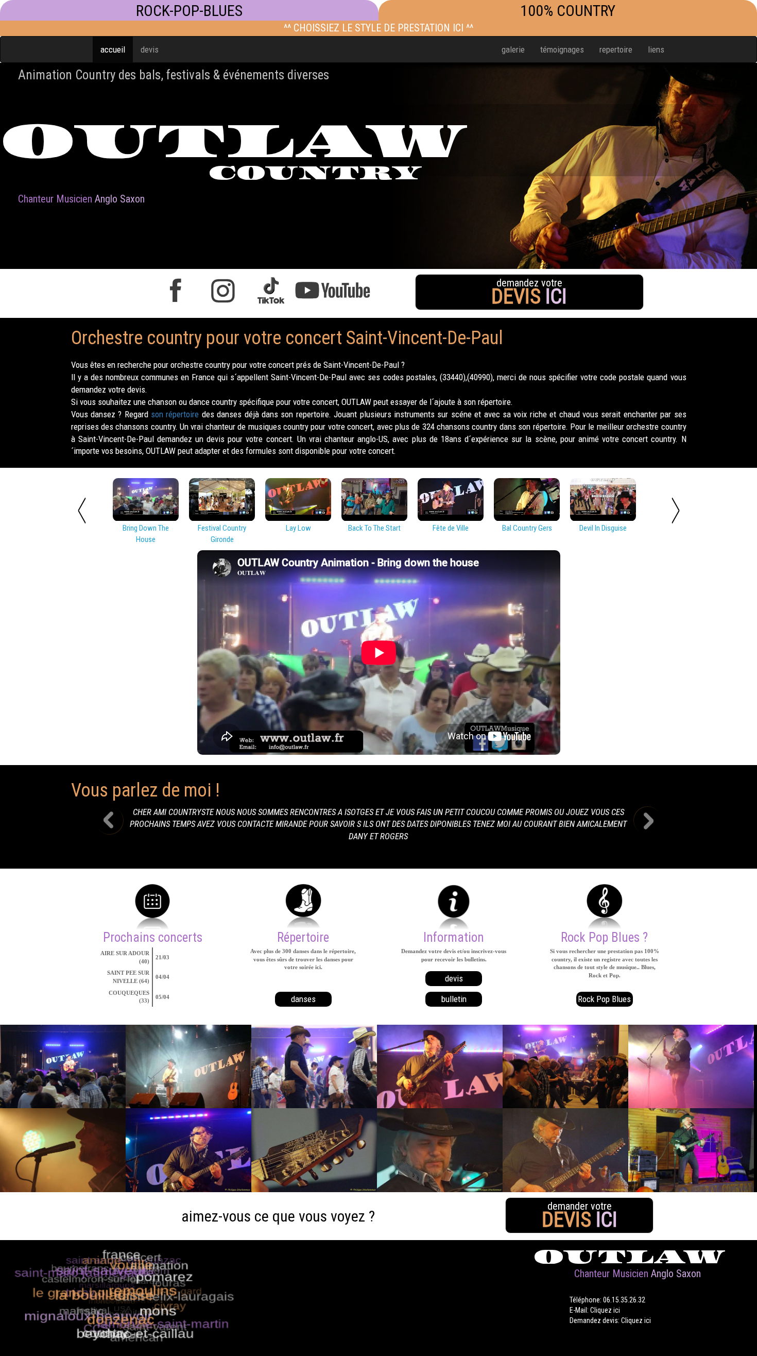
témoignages (562, 49)
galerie (513, 49)
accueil (112, 49)
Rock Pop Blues (604, 999)
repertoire (615, 49)
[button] (117, 827)
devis (150, 49)
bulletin (454, 999)
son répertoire (175, 414)
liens (656, 49)
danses (303, 999)
